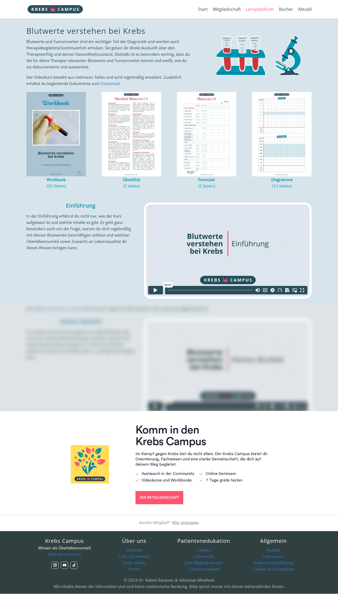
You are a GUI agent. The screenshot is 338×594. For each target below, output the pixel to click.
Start (203, 9)
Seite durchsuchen (64, 554)
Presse (134, 569)
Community (203, 556)
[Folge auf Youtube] (64, 565)
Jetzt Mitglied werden (204, 562)
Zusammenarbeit (203, 569)
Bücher (286, 9)
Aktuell (305, 9)
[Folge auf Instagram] (55, 565)
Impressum (273, 556)
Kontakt (273, 550)
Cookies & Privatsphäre (273, 569)
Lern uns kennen (134, 556)
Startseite (134, 550)
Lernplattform (260, 9)
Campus (203, 550)
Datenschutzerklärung (273, 562)
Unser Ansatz (134, 562)
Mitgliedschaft (227, 9)
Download (110, 83)
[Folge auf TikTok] (74, 565)
